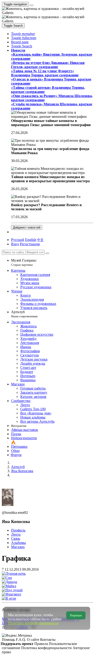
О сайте (33, 640)
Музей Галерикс (24, 262)
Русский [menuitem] (17, 240)
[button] (23, 34)
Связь (15, 538)
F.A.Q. (21, 640)
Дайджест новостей (26, 227)
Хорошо (76, 615)
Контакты (48, 640)
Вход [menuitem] (15, 244)
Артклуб (24, 314)
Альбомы (18, 543)
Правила (41, 644)
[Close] (47, 253)
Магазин (18, 547)
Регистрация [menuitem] (30, 244)
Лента (16, 534)
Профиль (18, 530)
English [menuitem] (30, 240)
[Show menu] (31, 5)
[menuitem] (40, 240)
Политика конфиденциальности (47, 648)
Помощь (9, 640)
